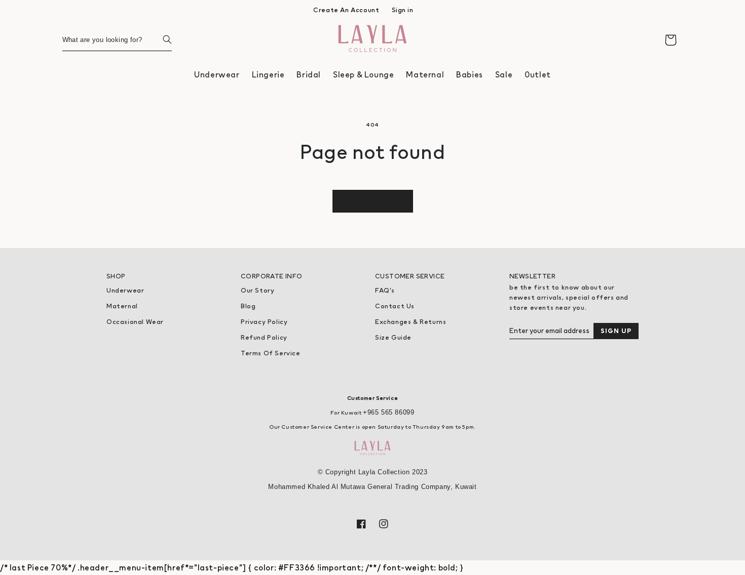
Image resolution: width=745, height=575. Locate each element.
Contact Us (395, 306)
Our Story (257, 290)
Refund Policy (264, 337)
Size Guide (393, 337)
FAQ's (385, 290)
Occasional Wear (135, 321)
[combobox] (117, 39)
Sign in (403, 10)
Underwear (125, 290)
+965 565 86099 (388, 412)
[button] (216, 74)
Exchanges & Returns (410, 321)
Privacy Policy (264, 321)
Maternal (122, 306)
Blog (248, 306)
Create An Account (346, 10)
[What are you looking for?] (161, 39)
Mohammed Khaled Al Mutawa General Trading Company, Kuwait (372, 486)
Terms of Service (271, 353)
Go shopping (372, 200)
